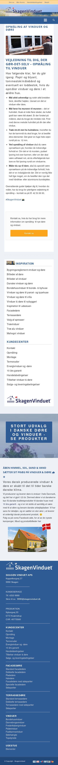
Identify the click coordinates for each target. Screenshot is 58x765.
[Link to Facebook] (47, 761)
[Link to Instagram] (51, 761)
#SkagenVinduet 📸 (15, 199)
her (39, 521)
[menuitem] (11, 2)
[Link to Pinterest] (42, 761)
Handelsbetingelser (34, 2)
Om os (11, 2)
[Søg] (54, 20)
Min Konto (21, 2)
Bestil (47, 2)
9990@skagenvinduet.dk (28, 599)
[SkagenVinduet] (24, 10)
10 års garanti (9, 504)
